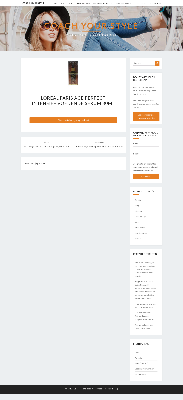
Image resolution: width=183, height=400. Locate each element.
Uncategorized (141, 233)
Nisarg (114, 388)
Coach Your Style (33, 3)
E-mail (136, 153)
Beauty (138, 200)
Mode (137, 222)
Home (55, 3)
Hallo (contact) (83, 3)
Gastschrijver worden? (103, 3)
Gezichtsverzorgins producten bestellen (146, 116)
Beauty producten (124, 3)
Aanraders (141, 3)
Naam (136, 143)
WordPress (97, 388)
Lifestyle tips (140, 216)
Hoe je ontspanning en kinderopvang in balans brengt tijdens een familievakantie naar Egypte (145, 269)
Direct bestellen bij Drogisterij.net (73, 120)
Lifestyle (138, 211)
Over (63, 3)
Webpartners (155, 3)
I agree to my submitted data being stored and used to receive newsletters (145, 167)
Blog (71, 3)
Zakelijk (138, 238)
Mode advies (140, 227)
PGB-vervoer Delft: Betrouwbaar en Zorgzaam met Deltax (144, 316)
